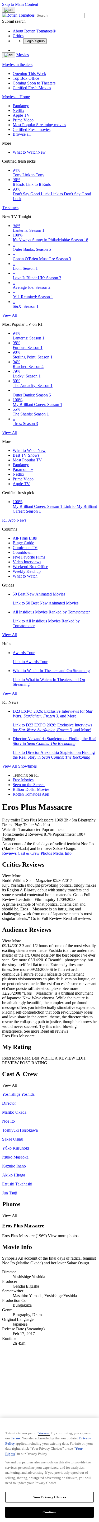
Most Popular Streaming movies (39, 124)
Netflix (18, 110)
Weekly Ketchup (27, 571)
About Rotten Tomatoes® (34, 31)
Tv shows (10, 207)
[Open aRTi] (8, 10)
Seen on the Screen (29, 784)
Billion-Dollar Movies (31, 789)
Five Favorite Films (29, 557)
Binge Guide (23, 543)
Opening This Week (29, 73)
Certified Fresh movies (31, 129)
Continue (49, 1512)
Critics (18, 36)
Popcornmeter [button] (64, 834)
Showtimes (27, 766)
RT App (9, 520)
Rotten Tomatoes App (31, 794)
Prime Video (23, 120)
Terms (15, 1438)
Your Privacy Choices (49, 1497)
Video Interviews (27, 562)
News (21, 520)
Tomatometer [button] (13, 834)
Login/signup (35, 41)
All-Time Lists (25, 538)
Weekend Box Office (30, 566)
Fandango (21, 105)
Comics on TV (25, 547)
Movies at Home (16, 96)
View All (9, 315)
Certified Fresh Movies (32, 88)
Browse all (22, 134)
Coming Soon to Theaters (34, 83)
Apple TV (21, 115)
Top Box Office (26, 78)
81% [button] (47, 834)
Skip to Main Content (20, 4)
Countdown (22, 552)
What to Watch (29, 152)
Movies (22, 55)
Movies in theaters (17, 64)
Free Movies (23, 780)
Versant (44, 1433)
